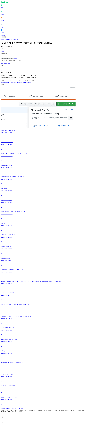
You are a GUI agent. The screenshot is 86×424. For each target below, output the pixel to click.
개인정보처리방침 (8, 408)
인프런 (2, 408)
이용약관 (15, 408)
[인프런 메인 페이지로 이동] (43, 2)
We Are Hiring (20, 408)
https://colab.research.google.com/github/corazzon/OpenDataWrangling (16, 82)
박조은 (2, 70)
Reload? (15, 58)
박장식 (2, 51)
